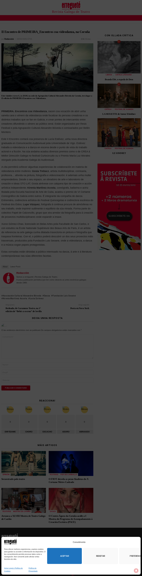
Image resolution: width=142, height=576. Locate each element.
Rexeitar (100, 556)
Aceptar (64, 556)
